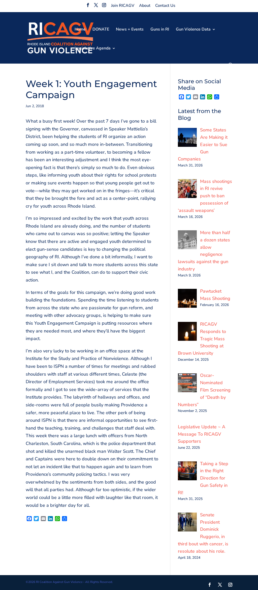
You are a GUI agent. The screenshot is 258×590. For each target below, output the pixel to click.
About (144, 5)
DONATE (100, 29)
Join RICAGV (122, 5)
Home (80, 29)
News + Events (130, 29)
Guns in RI (159, 29)
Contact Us (165, 5)
